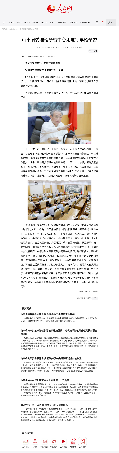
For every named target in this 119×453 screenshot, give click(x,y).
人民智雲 (73, 447)
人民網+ (35, 447)
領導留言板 (54, 447)
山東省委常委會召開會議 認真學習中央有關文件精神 (48, 314)
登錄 (112, 22)
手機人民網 (44, 447)
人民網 (4, 29)
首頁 (3, 22)
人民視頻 (63, 447)
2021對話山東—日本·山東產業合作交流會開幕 (44, 405)
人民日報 (25, 447)
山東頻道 (12, 29)
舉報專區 (62, 22)
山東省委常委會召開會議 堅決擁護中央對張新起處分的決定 (51, 358)
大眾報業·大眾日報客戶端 (71, 47)
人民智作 (82, 447)
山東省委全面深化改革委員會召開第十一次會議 (45, 380)
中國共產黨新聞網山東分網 (28, 29)
